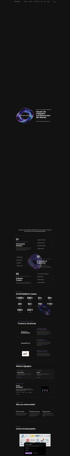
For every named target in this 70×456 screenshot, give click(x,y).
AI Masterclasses (36, 1)
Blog (45, 1)
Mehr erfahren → (18, 394)
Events (42, 1)
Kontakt (54, 1)
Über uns (48, 1)
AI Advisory (25, 1)
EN (55, 2)
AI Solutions (31, 1)
